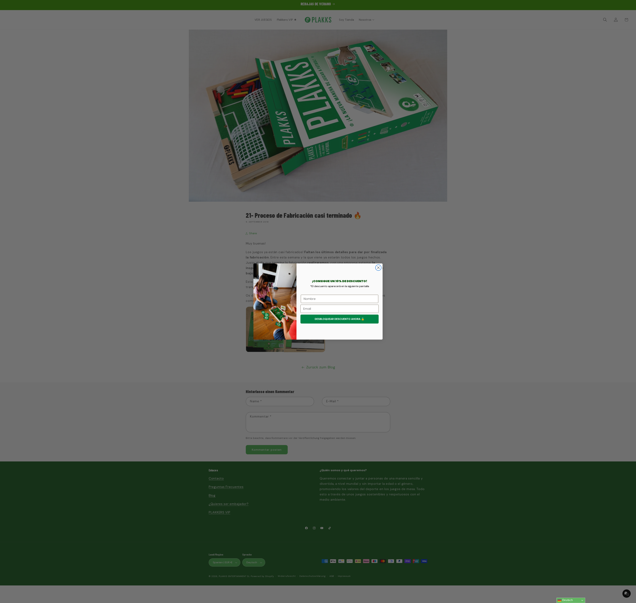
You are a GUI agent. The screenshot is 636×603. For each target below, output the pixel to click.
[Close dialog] (378, 268)
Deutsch (567, 600)
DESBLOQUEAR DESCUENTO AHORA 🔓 (339, 319)
